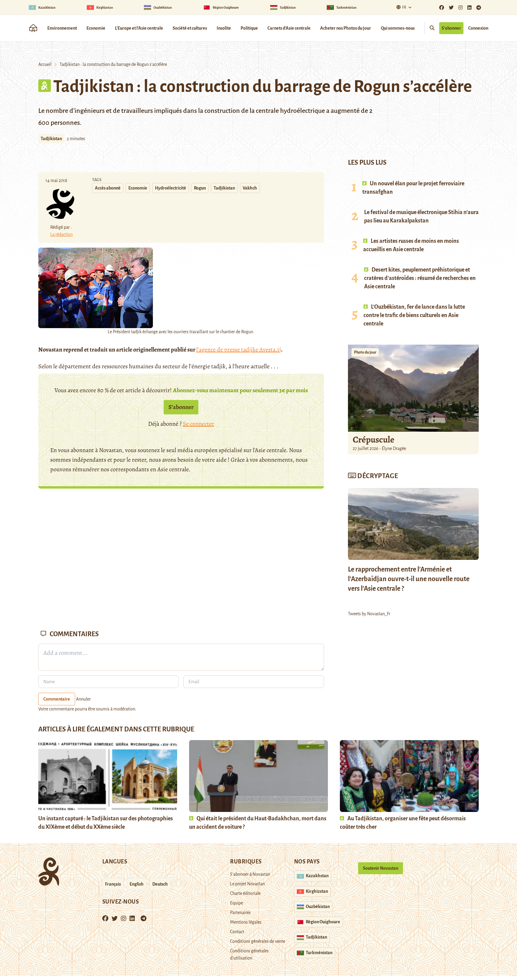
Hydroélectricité (170, 188)
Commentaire (56, 699)
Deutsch (160, 884)
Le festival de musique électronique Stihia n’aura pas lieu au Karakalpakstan (421, 216)
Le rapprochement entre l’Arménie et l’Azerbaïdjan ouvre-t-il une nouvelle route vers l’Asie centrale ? (408, 579)
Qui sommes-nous (398, 28)
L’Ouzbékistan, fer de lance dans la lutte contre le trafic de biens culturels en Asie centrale (414, 315)
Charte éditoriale (245, 893)
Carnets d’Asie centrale (289, 28)
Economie (95, 28)
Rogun (200, 188)
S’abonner (451, 28)
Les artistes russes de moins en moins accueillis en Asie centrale (411, 245)
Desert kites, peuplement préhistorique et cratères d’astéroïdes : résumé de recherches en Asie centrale (420, 278)
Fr (404, 7)
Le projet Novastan (247, 883)
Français (113, 884)
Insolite (224, 28)
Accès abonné (108, 188)
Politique (249, 28)
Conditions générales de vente (257, 941)
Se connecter (198, 424)
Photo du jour (365, 352)
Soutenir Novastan (380, 868)
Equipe (236, 903)
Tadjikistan (51, 138)
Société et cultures (190, 28)
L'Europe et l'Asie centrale (139, 28)
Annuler (83, 699)
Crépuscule (374, 439)
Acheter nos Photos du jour (345, 28)
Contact (237, 931)
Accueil (44, 64)
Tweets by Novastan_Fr (369, 613)
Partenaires (240, 912)
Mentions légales (245, 922)
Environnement (62, 28)
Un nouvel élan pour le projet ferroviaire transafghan (413, 188)
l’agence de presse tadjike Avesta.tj (238, 349)
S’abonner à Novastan (250, 874)
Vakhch (250, 188)
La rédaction (61, 234)
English (137, 884)
